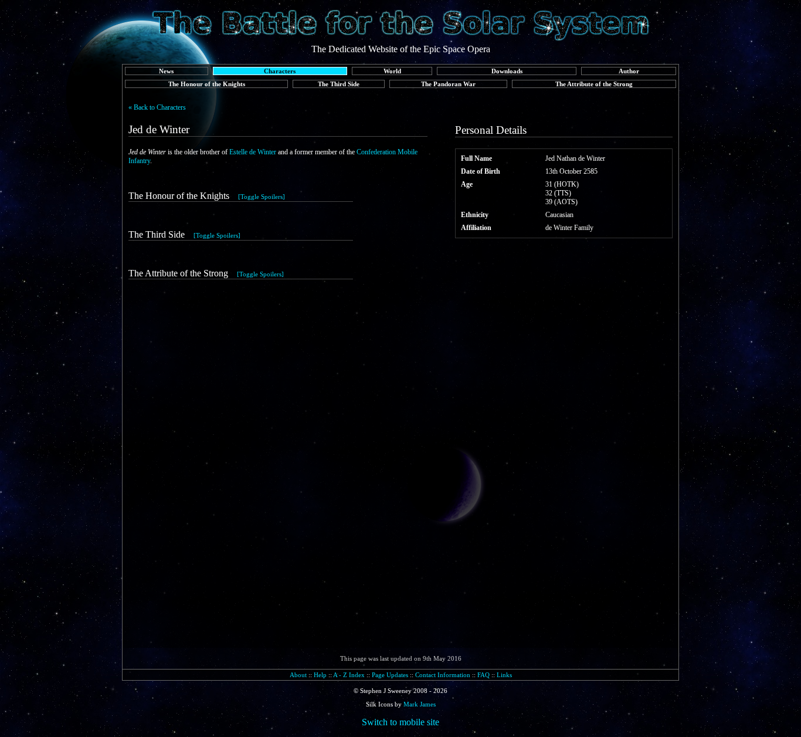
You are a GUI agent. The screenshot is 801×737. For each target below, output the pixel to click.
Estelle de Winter (252, 152)
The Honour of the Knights (206, 83)
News (166, 71)
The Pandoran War (448, 83)
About (298, 674)
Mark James (419, 704)
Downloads (506, 71)
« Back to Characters (157, 107)
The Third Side (338, 83)
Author (629, 71)
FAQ (483, 674)
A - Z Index (349, 674)
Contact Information (442, 674)
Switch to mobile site (400, 722)
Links (504, 674)
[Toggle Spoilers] (261, 196)
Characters (280, 71)
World (392, 71)
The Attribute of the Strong (594, 83)
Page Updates (390, 674)
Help (320, 674)
